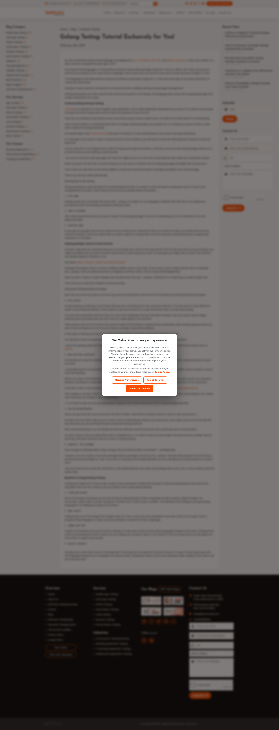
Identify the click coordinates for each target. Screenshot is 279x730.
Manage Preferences (127, 380)
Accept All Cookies (139, 388)
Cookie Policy (161, 372)
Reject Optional (155, 380)
